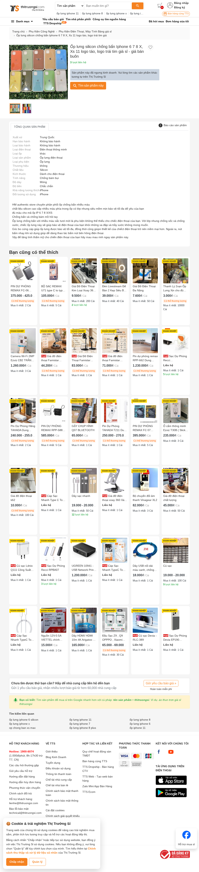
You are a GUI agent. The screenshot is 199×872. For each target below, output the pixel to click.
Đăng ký (179, 7)
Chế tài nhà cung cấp (59, 779)
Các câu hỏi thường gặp (24, 765)
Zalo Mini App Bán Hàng (97, 786)
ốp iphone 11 (138, 727)
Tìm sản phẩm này (90, 85)
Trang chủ (18, 31)
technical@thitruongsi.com (25, 812)
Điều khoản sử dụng (58, 768)
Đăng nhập (181, 2)
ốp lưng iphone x (116, 13)
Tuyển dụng (53, 762)
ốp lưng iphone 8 (92, 13)
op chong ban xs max (22, 727)
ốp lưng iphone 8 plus (82, 727)
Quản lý (37, 861)
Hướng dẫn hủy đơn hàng (25, 782)
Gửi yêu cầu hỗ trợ (20, 770)
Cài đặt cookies (55, 810)
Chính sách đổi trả (20, 793)
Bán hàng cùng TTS (178, 13)
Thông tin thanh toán (58, 774)
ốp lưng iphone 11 (68, 13)
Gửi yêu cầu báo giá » (161, 683)
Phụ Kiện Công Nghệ (42, 31)
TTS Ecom (88, 791)
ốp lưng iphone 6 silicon (23, 719)
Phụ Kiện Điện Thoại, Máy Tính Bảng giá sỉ (85, 31)
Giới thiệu (52, 751)
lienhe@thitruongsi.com (23, 803)
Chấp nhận (17, 861)
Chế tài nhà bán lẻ (57, 785)
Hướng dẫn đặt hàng (22, 776)
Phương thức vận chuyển (24, 787)
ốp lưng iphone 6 (140, 723)
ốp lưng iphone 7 (140, 13)
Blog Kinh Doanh (56, 757)
